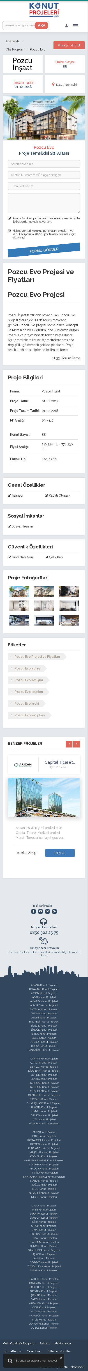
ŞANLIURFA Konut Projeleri (44, 1250)
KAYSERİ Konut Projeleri (44, 1144)
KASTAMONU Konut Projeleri (44, 1140)
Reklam (45, 1343)
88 (65, 66)
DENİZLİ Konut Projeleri (44, 1066)
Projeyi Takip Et (69, 45)
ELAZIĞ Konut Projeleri (44, 1079)
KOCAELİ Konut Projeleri (44, 1156)
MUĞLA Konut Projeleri (44, 1184)
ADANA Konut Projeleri (44, 985)
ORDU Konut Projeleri (44, 1205)
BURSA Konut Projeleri (44, 1046)
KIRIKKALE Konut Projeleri (44, 1287)
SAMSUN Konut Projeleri (44, 1217)
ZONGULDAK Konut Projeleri (44, 1266)
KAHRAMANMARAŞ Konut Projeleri (44, 1160)
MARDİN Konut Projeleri (44, 1180)
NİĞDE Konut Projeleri (44, 1197)
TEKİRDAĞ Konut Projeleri (44, 1234)
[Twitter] (47, 911)
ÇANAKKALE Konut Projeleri (44, 1050)
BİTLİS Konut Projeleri (44, 1033)
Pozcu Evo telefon (29, 692)
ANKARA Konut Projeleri (44, 1005)
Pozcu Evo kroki (27, 703)
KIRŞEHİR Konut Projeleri (44, 1152)
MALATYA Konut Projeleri (44, 1168)
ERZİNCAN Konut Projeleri (44, 1083)
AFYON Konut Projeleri (44, 993)
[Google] (54, 911)
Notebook (77, 1367)
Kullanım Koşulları (59, 1351)
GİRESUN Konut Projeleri (44, 1099)
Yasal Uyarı (34, 1351)
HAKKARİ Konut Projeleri (44, 1107)
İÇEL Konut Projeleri (44, 1119)
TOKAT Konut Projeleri (44, 1238)
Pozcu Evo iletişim (29, 680)
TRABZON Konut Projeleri (44, 1242)
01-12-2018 (23, 86)
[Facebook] (33, 911)
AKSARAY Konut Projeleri (44, 1270)
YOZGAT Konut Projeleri (44, 1262)
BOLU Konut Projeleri (44, 1037)
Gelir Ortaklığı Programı (19, 1343)
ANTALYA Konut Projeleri (44, 1009)
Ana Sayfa (13, 41)
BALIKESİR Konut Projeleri (44, 1021)
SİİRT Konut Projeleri (44, 1221)
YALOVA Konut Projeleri (44, 1311)
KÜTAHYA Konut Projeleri (44, 1164)
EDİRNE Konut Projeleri (44, 1074)
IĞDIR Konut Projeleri (44, 1307)
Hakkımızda (63, 1343)
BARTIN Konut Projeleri (44, 1299)
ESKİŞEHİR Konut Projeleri (44, 1091)
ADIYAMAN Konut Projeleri (44, 989)
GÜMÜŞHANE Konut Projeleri (44, 1103)
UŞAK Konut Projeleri (44, 1254)
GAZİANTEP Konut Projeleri (44, 1095)
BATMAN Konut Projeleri (44, 1291)
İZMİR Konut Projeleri (44, 1132)
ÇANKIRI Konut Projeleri (44, 1058)
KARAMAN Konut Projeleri (44, 1283)
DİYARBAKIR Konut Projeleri (44, 1070)
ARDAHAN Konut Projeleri (44, 1303)
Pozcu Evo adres (27, 668)
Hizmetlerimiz (13, 1351)
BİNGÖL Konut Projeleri (44, 1029)
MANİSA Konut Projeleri (44, 1172)
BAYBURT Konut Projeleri (44, 1279)
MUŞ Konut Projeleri (44, 1189)
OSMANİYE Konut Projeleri (44, 1323)
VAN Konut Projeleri (44, 1258)
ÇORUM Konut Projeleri (44, 1062)
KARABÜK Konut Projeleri (44, 1315)
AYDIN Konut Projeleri (44, 1017)
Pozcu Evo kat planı (30, 715)
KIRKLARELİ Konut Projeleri (44, 1148)
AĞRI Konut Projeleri (44, 997)
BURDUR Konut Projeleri (44, 1042)
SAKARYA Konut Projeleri (44, 1213)
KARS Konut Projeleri (44, 1136)
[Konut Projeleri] (43, 9)
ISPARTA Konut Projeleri (44, 1115)
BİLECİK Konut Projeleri (44, 1025)
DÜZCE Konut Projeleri (44, 1327)
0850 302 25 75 (44, 932)
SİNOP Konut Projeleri (44, 1225)
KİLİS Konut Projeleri (44, 1319)
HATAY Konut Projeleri (44, 1111)
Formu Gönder (44, 250)
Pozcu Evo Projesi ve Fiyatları (37, 656)
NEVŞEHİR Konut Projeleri (44, 1193)
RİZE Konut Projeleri (44, 1209)
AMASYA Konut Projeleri (44, 1001)
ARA (41, 25)
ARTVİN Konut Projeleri (44, 1013)
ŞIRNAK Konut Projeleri (44, 1295)
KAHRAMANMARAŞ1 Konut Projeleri (44, 1176)
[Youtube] (40, 911)
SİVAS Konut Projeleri (44, 1230)
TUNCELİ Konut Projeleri (44, 1246)
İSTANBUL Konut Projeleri (44, 1123)
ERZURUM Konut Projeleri (44, 1087)
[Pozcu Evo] (19, 591)
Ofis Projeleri (15, 49)
